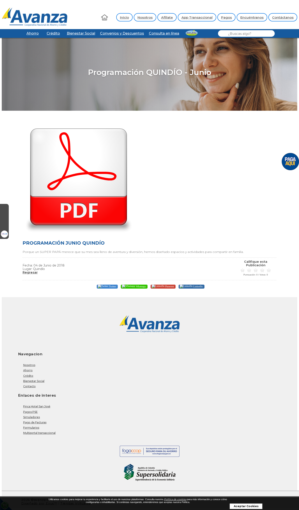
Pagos (226, 17)
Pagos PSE (30, 412)
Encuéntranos (252, 17)
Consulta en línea (164, 33)
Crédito (53, 33)
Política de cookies (175, 499)
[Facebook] (4, 208)
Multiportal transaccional (39, 433)
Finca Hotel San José (36, 406)
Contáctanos (283, 17)
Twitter (112, 286)
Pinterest (169, 286)
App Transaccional (197, 17)
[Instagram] (4, 217)
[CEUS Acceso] (4, 234)
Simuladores (31, 417)
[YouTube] (4, 225)
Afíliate (167, 17)
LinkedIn (198, 286)
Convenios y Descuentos (122, 33)
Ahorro (32, 33)
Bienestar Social (81, 33)
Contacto (29, 386)
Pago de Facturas (34, 422)
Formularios (31, 427)
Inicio (124, 17)
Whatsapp (140, 286)
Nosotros (145, 17)
